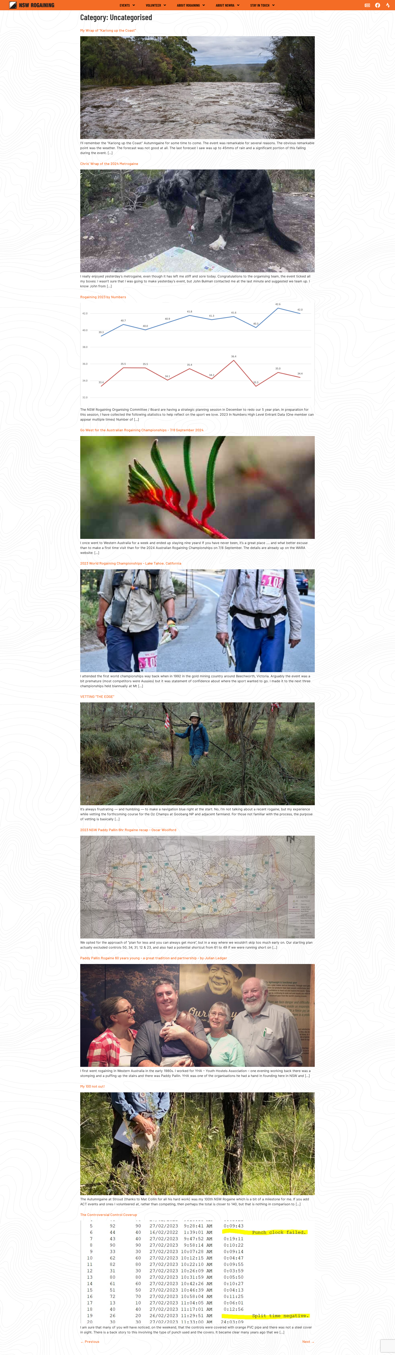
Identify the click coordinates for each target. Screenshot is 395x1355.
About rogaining (188, 5)
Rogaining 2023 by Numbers (103, 297)
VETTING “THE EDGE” (97, 696)
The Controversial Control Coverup (108, 1214)
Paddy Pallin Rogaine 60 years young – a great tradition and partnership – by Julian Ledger (153, 958)
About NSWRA (225, 5)
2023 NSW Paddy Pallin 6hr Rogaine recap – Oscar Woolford (128, 829)
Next (308, 1341)
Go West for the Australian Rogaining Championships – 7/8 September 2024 (141, 430)
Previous (89, 1341)
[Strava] (388, 5)
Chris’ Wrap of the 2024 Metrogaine (109, 163)
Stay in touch (260, 5)
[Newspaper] (367, 5)
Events (125, 5)
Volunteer (153, 5)
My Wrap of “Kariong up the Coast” (108, 30)
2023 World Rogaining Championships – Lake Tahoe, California (130, 563)
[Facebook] (377, 5)
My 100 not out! (92, 1086)
